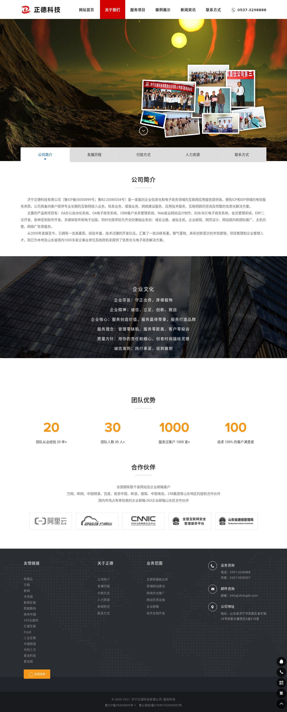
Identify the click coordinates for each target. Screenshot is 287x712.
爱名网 (28, 661)
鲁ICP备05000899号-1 (120, 705)
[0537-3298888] (281, 672)
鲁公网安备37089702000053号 (160, 705)
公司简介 (103, 579)
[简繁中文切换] (281, 693)
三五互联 (30, 638)
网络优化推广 (156, 593)
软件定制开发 (156, 613)
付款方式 (103, 593)
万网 (27, 585)
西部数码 (30, 608)
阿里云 (28, 579)
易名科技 (30, 655)
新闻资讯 (103, 606)
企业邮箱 (153, 606)
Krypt (28, 632)
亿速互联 (30, 626)
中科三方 (30, 649)
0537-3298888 (240, 572)
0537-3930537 (240, 577)
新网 (27, 590)
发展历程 (103, 586)
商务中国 (30, 614)
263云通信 (31, 620)
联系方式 (103, 613)
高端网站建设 (156, 586)
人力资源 (103, 599)
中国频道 (30, 643)
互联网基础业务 (157, 579)
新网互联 (30, 602)
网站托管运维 (156, 599)
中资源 (28, 596)
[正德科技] (41, 9)
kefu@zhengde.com (244, 595)
